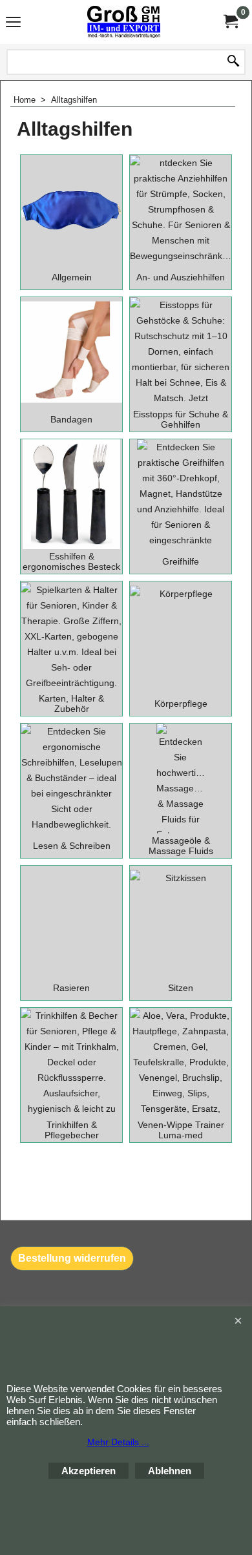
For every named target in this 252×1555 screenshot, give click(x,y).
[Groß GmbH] (123, 22)
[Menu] (13, 23)
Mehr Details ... (118, 1442)
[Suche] (233, 62)
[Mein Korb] (230, 22)
